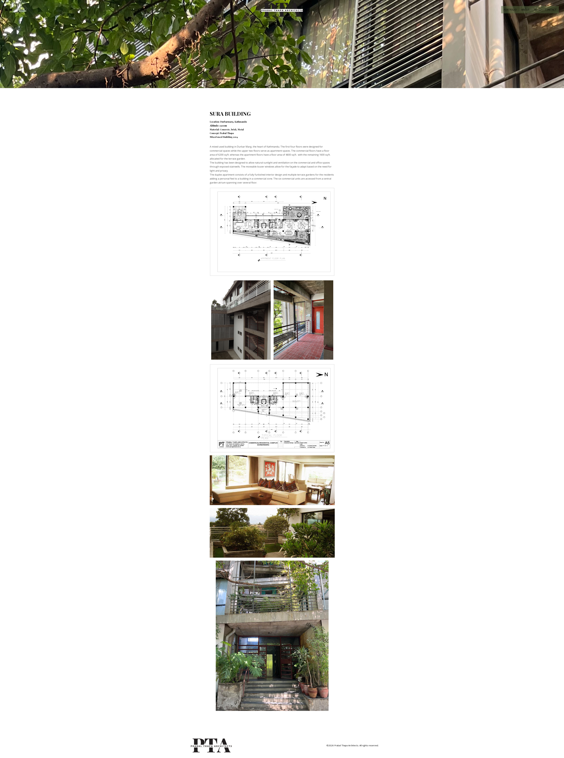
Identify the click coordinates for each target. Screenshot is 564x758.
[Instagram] (6, 10)
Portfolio (510, 9)
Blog (537, 9)
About (525, 9)
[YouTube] (11, 10)
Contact (551, 9)
